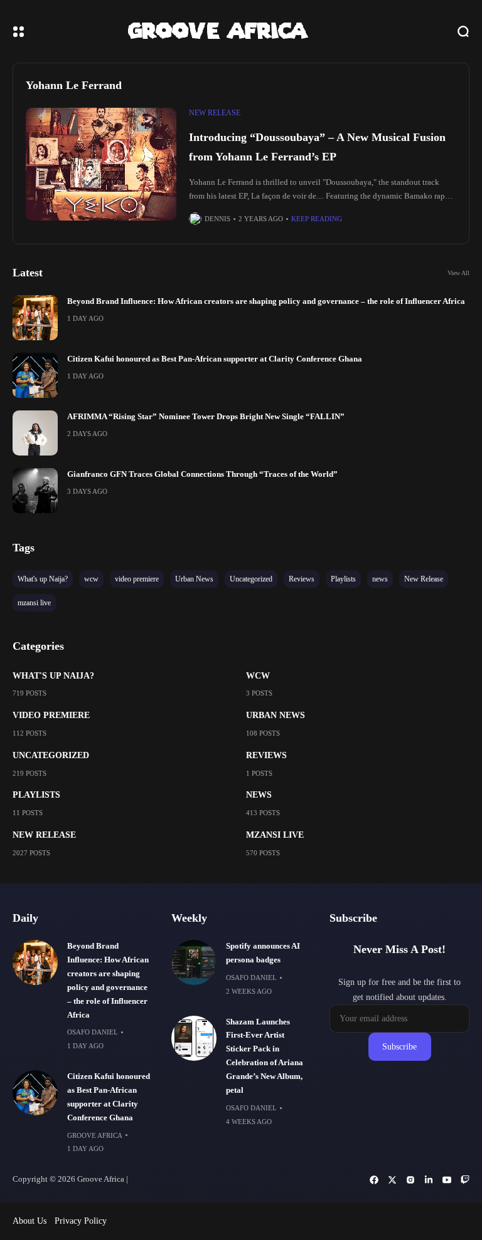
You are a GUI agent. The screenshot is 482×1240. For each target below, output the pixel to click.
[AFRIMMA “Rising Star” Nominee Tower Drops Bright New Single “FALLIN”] (35, 433)
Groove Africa (94, 1135)
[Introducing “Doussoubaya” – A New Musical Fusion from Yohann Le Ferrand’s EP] (101, 164)
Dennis (217, 218)
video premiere (51, 715)
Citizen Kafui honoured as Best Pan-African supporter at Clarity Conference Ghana (214, 359)
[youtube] (446, 1179)
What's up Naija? (53, 675)
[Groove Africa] (241, 31)
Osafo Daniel (92, 1032)
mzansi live (275, 835)
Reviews (266, 755)
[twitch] (465, 1179)
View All (458, 272)
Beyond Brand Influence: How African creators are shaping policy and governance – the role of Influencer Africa (266, 301)
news (259, 795)
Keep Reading (316, 218)
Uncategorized (51, 755)
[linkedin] (428, 1179)
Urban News (275, 715)
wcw (258, 675)
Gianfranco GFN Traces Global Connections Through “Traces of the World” (202, 474)
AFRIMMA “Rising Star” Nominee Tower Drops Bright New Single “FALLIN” (206, 416)
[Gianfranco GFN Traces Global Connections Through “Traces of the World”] (35, 490)
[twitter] (392, 1179)
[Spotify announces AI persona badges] (194, 962)
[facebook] (374, 1179)
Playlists (36, 795)
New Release (214, 112)
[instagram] (410, 1179)
